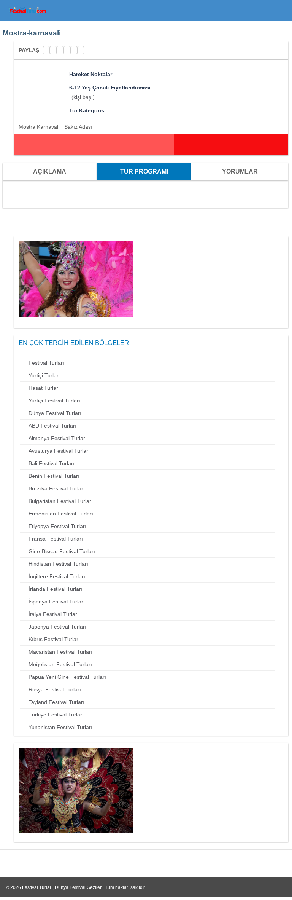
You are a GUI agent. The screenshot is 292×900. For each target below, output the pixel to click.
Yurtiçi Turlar (44, 375)
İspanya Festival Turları (57, 601)
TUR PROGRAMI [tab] (144, 171)
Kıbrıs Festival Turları (54, 639)
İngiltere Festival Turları (57, 576)
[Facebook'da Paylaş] (46, 50)
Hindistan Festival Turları (58, 564)
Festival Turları (46, 363)
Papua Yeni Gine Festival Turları (67, 677)
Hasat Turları (44, 388)
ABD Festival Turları (52, 426)
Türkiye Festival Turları (56, 715)
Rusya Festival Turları (55, 689)
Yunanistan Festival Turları (60, 727)
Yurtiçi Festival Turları (54, 400)
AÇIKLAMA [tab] (49, 171)
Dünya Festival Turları (55, 413)
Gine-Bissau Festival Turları (62, 551)
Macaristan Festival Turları (60, 652)
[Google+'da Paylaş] (60, 50)
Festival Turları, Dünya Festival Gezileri (62, 887)
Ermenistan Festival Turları (61, 514)
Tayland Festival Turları (56, 702)
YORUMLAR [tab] (240, 171)
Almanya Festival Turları (58, 438)
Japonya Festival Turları (57, 627)
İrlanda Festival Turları (56, 589)
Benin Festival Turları (54, 476)
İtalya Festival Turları (54, 614)
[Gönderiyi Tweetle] (53, 50)
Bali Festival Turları (52, 463)
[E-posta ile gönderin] (73, 50)
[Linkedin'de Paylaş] (66, 50)
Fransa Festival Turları (56, 539)
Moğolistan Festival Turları (60, 664)
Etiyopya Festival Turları (57, 526)
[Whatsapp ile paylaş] (80, 50)
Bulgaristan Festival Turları (61, 501)
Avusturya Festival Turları (59, 451)
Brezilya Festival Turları (57, 488)
